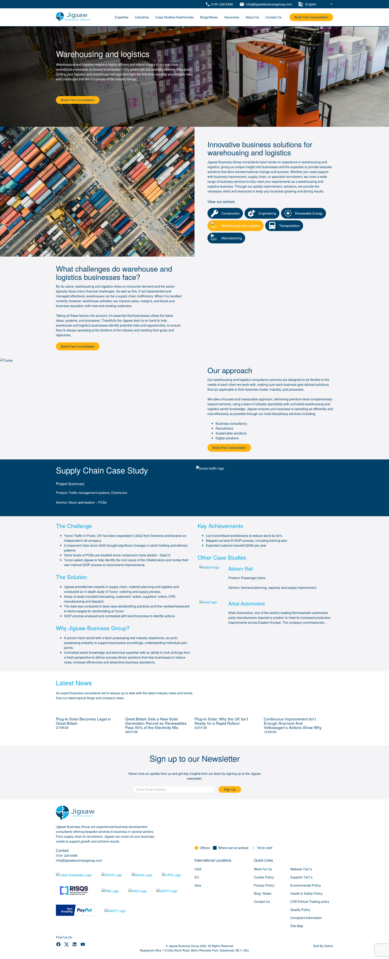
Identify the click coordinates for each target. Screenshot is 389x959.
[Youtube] (82, 945)
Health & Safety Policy (306, 893)
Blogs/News (209, 17)
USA (197, 869)
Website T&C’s (301, 869)
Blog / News (262, 893)
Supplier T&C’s (301, 877)
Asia (197, 885)
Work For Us (263, 869)
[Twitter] (66, 945)
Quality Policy (300, 909)
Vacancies (231, 17)
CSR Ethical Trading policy (309, 901)
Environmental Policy (305, 885)
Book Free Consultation (311, 17)
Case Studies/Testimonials (174, 17)
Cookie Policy (264, 877)
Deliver (328, 946)
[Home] (73, 20)
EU (196, 877)
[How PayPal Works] (75, 911)
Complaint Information (306, 917)
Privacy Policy (264, 885)
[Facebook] (58, 945)
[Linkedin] (74, 945)
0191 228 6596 (67, 855)
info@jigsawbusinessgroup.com (79, 860)
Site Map (296, 926)
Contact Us (273, 17)
